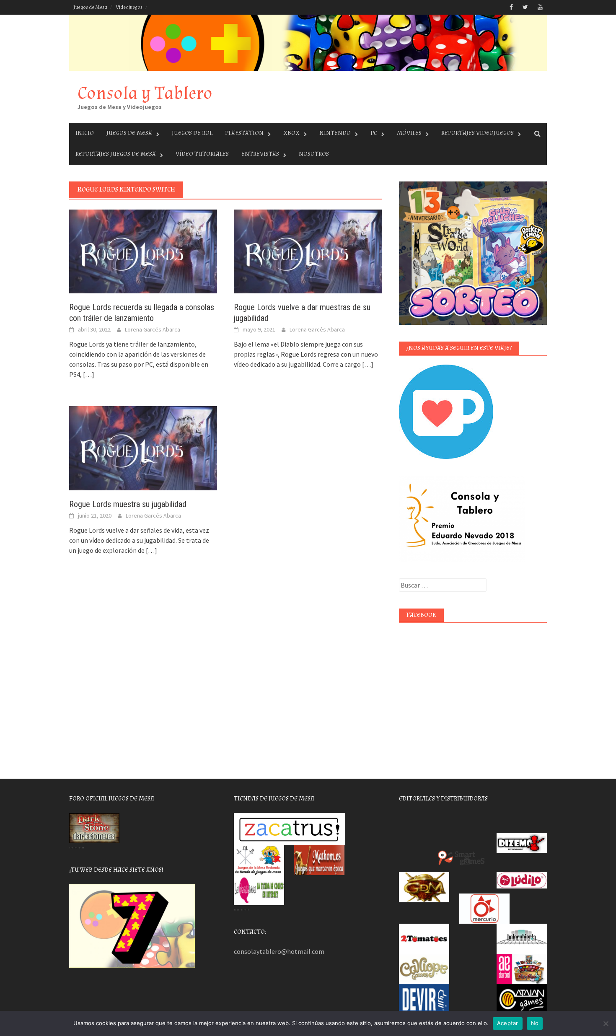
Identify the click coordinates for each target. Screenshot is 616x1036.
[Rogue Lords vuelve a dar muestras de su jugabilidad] (308, 250)
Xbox (291, 133)
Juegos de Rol (192, 133)
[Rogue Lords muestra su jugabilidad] (143, 447)
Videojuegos (129, 7)
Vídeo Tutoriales (202, 154)
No (535, 1023)
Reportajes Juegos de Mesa (115, 154)
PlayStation (244, 133)
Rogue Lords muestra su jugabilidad (127, 504)
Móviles (409, 133)
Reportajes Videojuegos (477, 133)
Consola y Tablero (145, 93)
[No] (605, 1023)
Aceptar (507, 1023)
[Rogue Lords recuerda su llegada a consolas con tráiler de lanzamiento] (143, 250)
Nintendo (335, 133)
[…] (88, 374)
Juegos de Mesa (90, 7)
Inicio (84, 133)
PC (373, 133)
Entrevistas (260, 154)
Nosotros (314, 154)
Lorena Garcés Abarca (152, 329)
